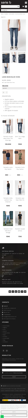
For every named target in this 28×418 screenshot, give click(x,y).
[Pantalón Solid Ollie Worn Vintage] (8, 218)
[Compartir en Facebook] (22, 291)
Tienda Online (6, 333)
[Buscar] (18, 6)
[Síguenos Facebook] (3, 350)
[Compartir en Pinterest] (10, 291)
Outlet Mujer (6, 338)
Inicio (4, 329)
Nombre (4, 367)
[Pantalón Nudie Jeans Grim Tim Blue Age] (8, 126)
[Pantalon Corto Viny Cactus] (20, 157)
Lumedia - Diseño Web (20, 390)
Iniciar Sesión (6, 325)
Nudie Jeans (6, 80)
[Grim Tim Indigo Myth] (20, 126)
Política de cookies (21, 388)
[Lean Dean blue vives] (14, 35)
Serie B (5, 331)
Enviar (14, 376)
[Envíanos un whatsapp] (2, 416)
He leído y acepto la (13, 372)
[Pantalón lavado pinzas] (20, 218)
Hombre (5, 336)
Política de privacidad (17, 372)
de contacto (9, 318)
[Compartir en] (3, 92)
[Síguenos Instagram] (7, 350)
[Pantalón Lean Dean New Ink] (20, 187)
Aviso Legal (13, 388)
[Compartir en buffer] (19, 291)
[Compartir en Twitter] (25, 291)
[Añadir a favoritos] (6, 92)
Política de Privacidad (6, 388)
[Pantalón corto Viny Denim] (8, 157)
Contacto (5, 341)
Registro (5, 327)
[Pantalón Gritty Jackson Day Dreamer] (8, 187)
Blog (4, 340)
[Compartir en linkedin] (16, 291)
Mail (3, 362)
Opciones (14, 415)
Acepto (14, 411)
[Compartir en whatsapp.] (13, 291)
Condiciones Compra (9, 390)
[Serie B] (6, 2)
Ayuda (2, 390)
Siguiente (3, 17)
